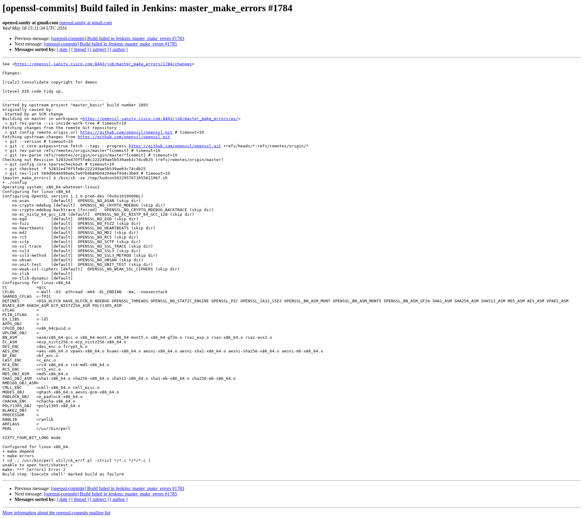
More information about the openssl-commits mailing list (56, 512)
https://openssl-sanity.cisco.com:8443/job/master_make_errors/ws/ (160, 118)
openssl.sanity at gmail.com (85, 22)
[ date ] (63, 49)
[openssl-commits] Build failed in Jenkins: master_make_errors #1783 (117, 38)
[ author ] (119, 49)
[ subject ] (99, 49)
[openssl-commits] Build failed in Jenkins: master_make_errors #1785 (110, 43)
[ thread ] (80, 49)
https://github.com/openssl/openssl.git (126, 132)
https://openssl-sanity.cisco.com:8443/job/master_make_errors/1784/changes (103, 64)
